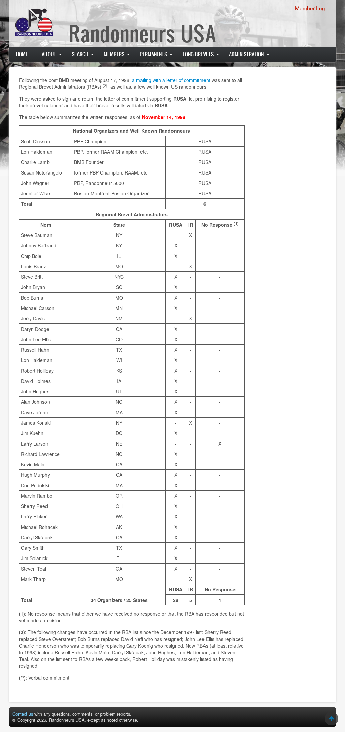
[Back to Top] (331, 718)
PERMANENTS (153, 54)
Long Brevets (198, 54)
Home (22, 54)
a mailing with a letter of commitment (171, 80)
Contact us (22, 713)
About (49, 54)
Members (114, 54)
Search (80, 54)
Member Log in (313, 8)
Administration (246, 54)
